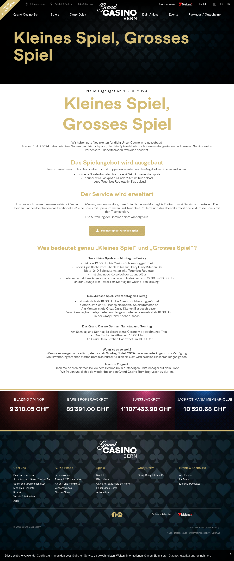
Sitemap (216, 533)
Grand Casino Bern (26, 14)
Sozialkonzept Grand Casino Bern (32, 479)
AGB (169, 533)
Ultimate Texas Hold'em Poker (113, 483)
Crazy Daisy (78, 14)
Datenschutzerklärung (182, 555)
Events (173, 14)
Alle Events (185, 475)
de (214, 4)
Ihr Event (184, 479)
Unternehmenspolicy (199, 533)
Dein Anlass (150, 14)
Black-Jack (102, 479)
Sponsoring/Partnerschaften (29, 483)
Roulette (101, 475)
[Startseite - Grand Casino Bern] (117, 448)
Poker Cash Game (106, 487)
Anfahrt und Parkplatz (67, 483)
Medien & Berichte (23, 487)
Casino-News (62, 492)
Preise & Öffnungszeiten (68, 479)
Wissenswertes (63, 487)
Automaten (102, 492)
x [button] (230, 553)
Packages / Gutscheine (204, 14)
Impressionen (62, 475)
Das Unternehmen (23, 475)
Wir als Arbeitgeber (24, 496)
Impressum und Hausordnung (204, 527)
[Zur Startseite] (117, 11)
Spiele (55, 14)
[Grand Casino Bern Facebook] (114, 514)
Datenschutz (180, 533)
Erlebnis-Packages (189, 483)
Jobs (16, 500)
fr (221, 4)
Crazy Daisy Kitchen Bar (151, 475)
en (228, 4)
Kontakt (17, 492)
